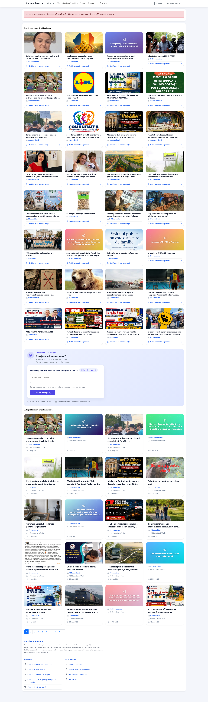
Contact (83, 3)
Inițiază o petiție (173, 3)
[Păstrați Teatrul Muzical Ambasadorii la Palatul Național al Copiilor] (84, 326)
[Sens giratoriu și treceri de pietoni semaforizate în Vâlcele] (43, 129)
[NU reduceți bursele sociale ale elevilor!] (43, 247)
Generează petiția (44, 392)
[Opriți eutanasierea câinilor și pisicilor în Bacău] (165, 90)
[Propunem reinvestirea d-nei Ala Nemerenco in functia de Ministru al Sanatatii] (124, 326)
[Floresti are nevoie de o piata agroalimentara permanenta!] (124, 287)
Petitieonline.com (35, 3)
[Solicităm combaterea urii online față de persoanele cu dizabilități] (43, 50)
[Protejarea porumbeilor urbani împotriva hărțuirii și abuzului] (124, 50)
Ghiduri (28, 659)
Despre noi (93, 3)
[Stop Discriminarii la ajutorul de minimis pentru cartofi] (165, 208)
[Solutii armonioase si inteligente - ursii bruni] (84, 287)
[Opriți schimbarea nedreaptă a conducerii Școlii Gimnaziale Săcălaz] (43, 169)
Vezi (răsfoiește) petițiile (67, 3)
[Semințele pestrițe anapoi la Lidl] (84, 207)
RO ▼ (52, 3)
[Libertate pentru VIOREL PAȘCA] (165, 49)
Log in (159, 3)
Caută (104, 3)
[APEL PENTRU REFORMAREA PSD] (43, 325)
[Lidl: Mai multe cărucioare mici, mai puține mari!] (84, 90)
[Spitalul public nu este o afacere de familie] (124, 247)
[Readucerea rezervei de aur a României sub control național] (84, 50)
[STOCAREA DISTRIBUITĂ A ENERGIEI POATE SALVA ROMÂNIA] (124, 90)
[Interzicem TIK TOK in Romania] (165, 246)
